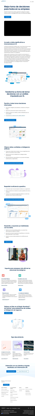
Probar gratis (6, 384)
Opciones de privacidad (6, 413)
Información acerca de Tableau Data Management (14, 163)
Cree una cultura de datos (5, 390)
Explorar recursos (8, 241)
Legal (2, 410)
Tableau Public (12, 390)
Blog (10, 408)
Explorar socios (20, 285)
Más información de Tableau (10, 120)
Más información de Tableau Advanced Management (14, 199)
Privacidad (12, 410)
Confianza (8, 408)
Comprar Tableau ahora (22, 371)
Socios (20, 387)
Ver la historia (26, 358)
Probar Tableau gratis (11, 371)
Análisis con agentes (4, 389)
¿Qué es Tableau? (4, 387)
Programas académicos (13, 400)
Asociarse (20, 390)
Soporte (27, 387)
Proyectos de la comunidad (14, 397)
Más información (8, 66)
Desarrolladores (14, 408)
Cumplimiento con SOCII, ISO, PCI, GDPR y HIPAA (15, 115)
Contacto (2, 396)
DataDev (11, 395)
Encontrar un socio (22, 389)
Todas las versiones (28, 394)
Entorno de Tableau (13, 398)
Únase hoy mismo (4, 285)
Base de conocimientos (29, 389)
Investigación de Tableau (4, 394)
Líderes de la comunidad (13, 394)
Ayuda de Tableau (28, 393)
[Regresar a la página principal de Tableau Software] (4, 1)
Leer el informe (3, 358)
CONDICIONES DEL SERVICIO (7, 410)
